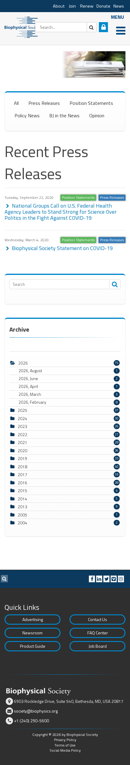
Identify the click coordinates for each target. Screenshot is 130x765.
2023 (22, 426)
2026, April (68, 386)
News (118, 6)
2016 (22, 482)
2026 (23, 363)
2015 (22, 490)
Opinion (96, 115)
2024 (22, 418)
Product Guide (32, 646)
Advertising (32, 619)
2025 (22, 410)
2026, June (68, 378)
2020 (22, 450)
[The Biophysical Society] (23, 26)
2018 (22, 466)
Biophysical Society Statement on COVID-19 (62, 248)
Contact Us (97, 619)
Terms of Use (65, 745)
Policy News (27, 115)
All (16, 103)
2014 (22, 499)
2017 (22, 474)
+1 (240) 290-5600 (31, 720)
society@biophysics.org (36, 711)
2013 (22, 506)
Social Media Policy (65, 750)
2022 (22, 434)
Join (72, 6)
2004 (22, 522)
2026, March (68, 394)
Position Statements (91, 103)
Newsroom (32, 633)
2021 (22, 442)
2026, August (68, 370)
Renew (86, 6)
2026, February (68, 402)
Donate (103, 6)
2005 (22, 515)
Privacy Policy (65, 739)
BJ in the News (64, 115)
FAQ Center (97, 633)
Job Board (98, 646)
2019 (22, 458)
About (59, 6)
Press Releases (44, 103)
